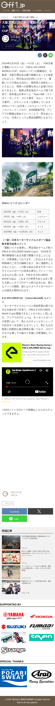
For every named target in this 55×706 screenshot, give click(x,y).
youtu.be (6, 401)
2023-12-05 (15, 37)
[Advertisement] (21, 435)
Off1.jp (13, 40)
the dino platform (30, 702)
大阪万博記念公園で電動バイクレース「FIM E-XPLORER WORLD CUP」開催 (27, 27)
